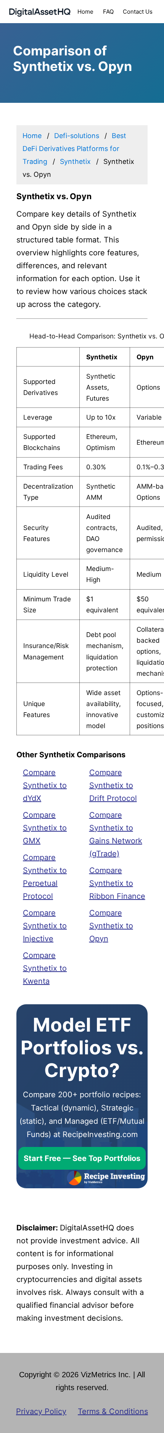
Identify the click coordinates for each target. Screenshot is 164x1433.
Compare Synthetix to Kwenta (45, 968)
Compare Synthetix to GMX (45, 827)
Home (85, 11)
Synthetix (75, 161)
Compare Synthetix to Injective (45, 925)
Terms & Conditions (113, 1411)
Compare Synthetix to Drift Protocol (113, 785)
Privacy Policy (41, 1411)
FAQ (108, 11)
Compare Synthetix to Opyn (111, 925)
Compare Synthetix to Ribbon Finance (117, 883)
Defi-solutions (76, 136)
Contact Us (138, 11)
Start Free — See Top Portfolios (82, 1158)
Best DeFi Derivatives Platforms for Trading (74, 148)
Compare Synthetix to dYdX (45, 785)
